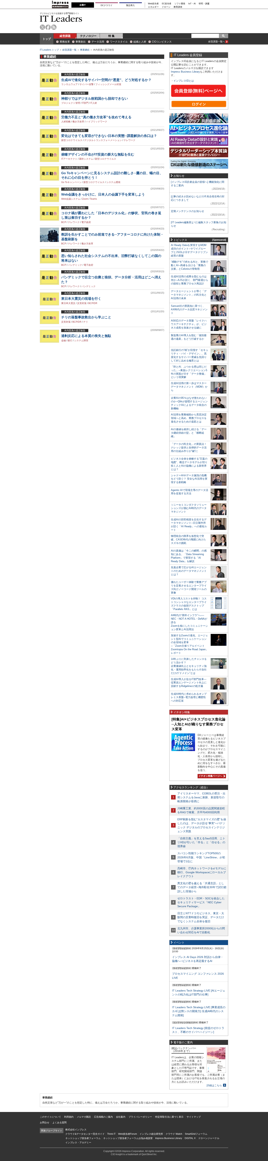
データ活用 (97, 41)
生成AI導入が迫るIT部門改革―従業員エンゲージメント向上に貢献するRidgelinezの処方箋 (189, 683)
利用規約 (69, 1116)
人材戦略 (66, 121)
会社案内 (120, 1116)
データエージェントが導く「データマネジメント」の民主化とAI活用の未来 (189, 295)
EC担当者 (166, 4)
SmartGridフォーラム (196, 1134)
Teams (93, 199)
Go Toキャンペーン (71, 182)
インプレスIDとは (183, 80)
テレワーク (129, 140)
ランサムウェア (69, 84)
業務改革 (65, 41)
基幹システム (86, 159)
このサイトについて (50, 1116)
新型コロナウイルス (71, 140)
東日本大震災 (68, 303)
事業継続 (84, 49)
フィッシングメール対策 (108, 84)
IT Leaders (61, 18)
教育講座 (178, 7)
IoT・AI (192, 4)
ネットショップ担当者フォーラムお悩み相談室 (128, 1138)
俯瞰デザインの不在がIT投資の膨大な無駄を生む (97, 154)
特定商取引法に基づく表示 (169, 1116)
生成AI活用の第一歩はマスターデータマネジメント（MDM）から (189, 387)
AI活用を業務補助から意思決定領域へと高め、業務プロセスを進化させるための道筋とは (189, 418)
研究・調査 (204, 4)
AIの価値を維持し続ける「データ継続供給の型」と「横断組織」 (189, 433)
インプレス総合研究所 (151, 1134)
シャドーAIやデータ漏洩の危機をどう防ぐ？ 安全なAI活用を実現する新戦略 (189, 479)
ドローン (166, 7)
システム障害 (81, 340)
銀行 (70, 340)
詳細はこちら (214, 1085)
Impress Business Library (185, 71)
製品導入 (130, 5)
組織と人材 (139, 41)
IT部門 (85, 103)
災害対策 (82, 303)
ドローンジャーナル (208, 1138)
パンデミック (75, 265)
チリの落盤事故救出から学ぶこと (86, 317)
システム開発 (113, 182)
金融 (63, 340)
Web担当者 (153, 4)
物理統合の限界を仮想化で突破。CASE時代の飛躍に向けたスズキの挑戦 (188, 540)
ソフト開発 (179, 4)
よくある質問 (59, 1122)
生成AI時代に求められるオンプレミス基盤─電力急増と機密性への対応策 (189, 697)
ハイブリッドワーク (96, 121)
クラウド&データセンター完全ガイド (85, 1134)
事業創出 (81, 41)
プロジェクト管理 (70, 103)
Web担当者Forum (127, 1134)
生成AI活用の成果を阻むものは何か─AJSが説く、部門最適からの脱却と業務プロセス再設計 (189, 280)
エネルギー (153, 7)
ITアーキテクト (69, 159)
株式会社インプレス (76, 1129)
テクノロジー (88, 35)
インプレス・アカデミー (78, 1142)
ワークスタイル (119, 41)
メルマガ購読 (84, 1116)
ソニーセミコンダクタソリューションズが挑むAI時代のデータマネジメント (189, 508)
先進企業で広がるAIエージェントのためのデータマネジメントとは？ (189, 571)
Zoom (85, 199)
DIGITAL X (190, 1138)
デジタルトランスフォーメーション (103, 140)
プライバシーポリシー (140, 1116)
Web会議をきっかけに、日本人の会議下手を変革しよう (103, 194)
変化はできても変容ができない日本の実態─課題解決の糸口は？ (109, 136)
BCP (63, 222)
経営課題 (65, 35)
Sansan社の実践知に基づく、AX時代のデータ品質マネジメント (189, 309)
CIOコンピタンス (162, 41)
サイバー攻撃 (86, 84)
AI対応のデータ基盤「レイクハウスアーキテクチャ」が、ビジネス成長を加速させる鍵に (189, 324)
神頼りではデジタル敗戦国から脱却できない (94, 98)
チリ (85, 322)
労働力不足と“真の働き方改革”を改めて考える (96, 117)
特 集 (111, 35)
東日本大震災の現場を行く (81, 298)
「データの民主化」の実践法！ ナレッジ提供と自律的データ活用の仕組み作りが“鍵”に (189, 448)
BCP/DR (92, 303)
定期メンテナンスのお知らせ (187, 211)
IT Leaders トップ (49, 49)
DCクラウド (106, 5)
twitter (42, 27)
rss (54, 27)
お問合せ (44, 1122)
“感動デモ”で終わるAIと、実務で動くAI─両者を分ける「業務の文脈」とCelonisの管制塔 (189, 265)
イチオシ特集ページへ (210, 776)
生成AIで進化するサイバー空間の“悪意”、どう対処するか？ (106, 80)
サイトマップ (194, 1116)
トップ (47, 38)
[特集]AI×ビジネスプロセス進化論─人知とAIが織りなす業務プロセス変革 (198, 724)
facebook (48, 27)
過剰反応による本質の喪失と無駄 (86, 336)
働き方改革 (78, 121)
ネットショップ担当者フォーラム (83, 1138)
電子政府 (86, 222)
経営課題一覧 (69, 49)
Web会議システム (70, 199)
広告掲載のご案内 (103, 1116)
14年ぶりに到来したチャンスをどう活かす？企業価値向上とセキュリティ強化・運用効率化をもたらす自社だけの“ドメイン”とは (189, 666)
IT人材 (93, 103)
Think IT (111, 1134)
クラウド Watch (174, 1134)
